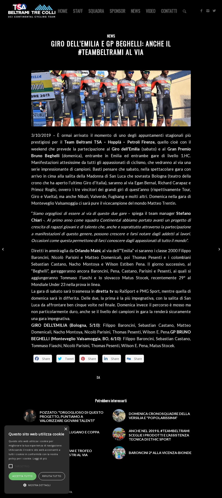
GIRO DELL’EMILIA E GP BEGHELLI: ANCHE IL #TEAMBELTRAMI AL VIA (111, 48)
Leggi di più (40, 458)
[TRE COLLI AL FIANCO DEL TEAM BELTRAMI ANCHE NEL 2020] (3, 249)
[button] (37, 485)
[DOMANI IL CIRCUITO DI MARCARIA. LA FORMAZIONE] (218, 249)
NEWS (111, 36)
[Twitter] (214, 10)
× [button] (65, 429)
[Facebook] (201, 10)
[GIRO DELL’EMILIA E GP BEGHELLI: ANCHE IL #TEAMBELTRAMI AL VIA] (111, 98)
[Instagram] (208, 10)
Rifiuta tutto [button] (51, 476)
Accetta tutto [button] (22, 476)
